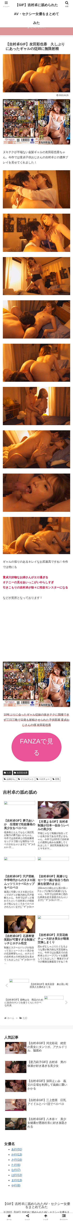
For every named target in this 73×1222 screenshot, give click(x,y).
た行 (9, 772)
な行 (15, 1169)
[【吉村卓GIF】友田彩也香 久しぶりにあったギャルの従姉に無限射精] (45, 830)
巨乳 (57, 779)
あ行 (16, 1149)
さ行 (16, 1159)
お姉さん (11, 779)
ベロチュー (44, 779)
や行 (15, 1185)
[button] (66, 655)
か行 (16, 1154)
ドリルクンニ (27, 779)
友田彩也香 (22, 772)
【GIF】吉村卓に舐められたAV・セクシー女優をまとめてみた (36, 14)
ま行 (16, 1180)
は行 (16, 1175)
